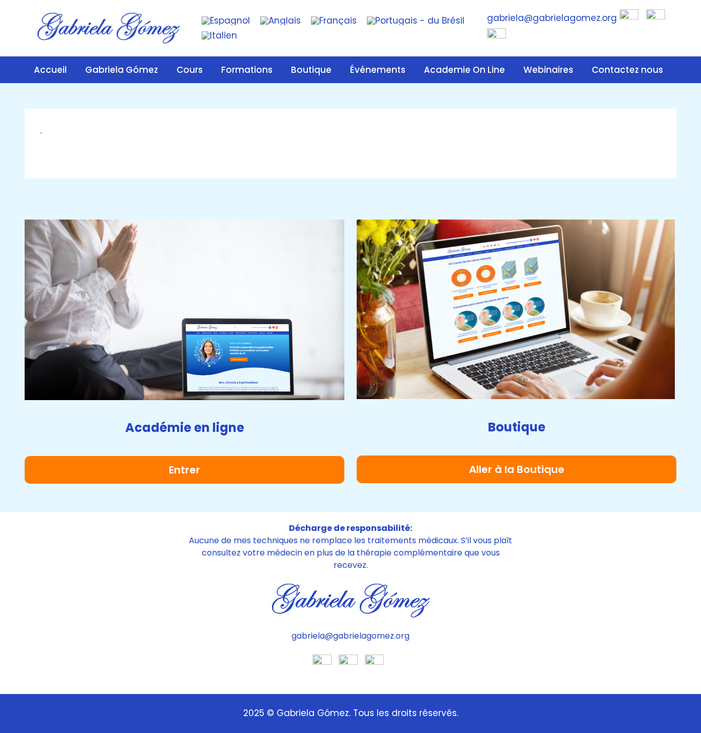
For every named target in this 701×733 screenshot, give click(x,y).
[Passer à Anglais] (280, 20)
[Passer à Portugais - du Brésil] (416, 20)
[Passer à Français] (334, 20)
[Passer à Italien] (219, 35)
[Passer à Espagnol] (226, 20)
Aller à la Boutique (516, 469)
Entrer (184, 470)
